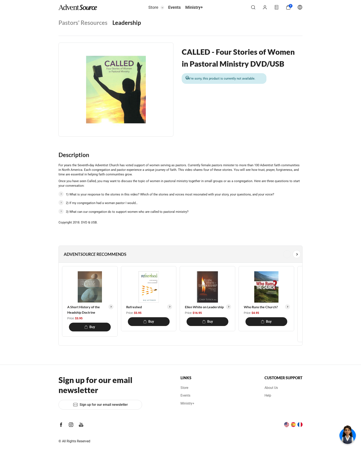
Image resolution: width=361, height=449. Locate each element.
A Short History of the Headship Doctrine (83, 309)
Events (174, 7)
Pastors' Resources (82, 22)
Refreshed (134, 307)
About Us (271, 388)
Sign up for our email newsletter (104, 405)
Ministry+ (194, 7)
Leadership (126, 22)
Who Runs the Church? (261, 307)
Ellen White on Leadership (204, 307)
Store (153, 7)
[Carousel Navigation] (180, 254)
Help (267, 395)
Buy (92, 327)
